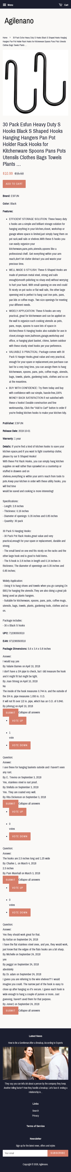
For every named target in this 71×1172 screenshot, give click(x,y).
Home (5, 37)
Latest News (35, 1036)
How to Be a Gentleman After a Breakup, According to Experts (35, 1043)
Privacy (35, 1115)
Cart (66, 5)
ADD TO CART (14, 183)
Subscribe (58, 1153)
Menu (10, 5)
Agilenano (43, 1164)
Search (35, 1110)
